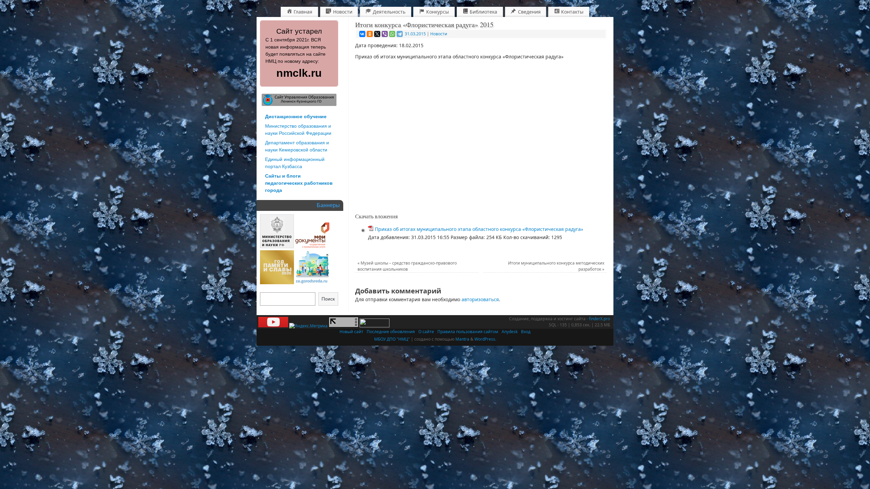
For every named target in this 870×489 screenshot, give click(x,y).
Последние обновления (391, 331)
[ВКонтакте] (362, 34)
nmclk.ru (299, 73)
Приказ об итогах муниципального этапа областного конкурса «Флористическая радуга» (479, 229)
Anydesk (510, 331)
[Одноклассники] (370, 34)
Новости (438, 34)
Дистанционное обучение (296, 116)
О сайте (426, 331)
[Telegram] (400, 34)
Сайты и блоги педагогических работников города (299, 183)
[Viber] (385, 34)
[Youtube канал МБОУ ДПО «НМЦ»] (273, 326)
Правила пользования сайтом (467, 331)
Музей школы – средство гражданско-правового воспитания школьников (407, 266)
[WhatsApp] (392, 34)
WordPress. (485, 339)
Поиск (328, 299)
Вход (525, 331)
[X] (377, 34)
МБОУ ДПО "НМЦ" (392, 339)
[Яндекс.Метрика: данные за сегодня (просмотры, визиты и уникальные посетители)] (308, 326)
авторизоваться (480, 299)
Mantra (462, 339)
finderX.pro (599, 319)
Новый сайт (351, 331)
